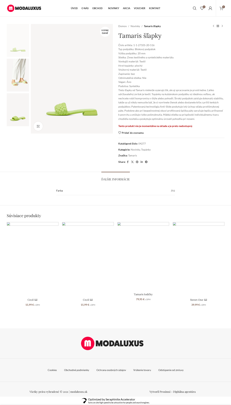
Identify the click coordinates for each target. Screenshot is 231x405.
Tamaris (132, 155)
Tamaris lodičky (143, 294)
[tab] (115, 177)
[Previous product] (213, 26)
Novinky (135, 26)
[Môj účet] (210, 8)
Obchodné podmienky (76, 370)
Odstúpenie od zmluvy (171, 370)
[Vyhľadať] (194, 8)
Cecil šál (32, 299)
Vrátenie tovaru (142, 370)
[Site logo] (26, 8)
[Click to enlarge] (38, 126)
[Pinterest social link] (137, 162)
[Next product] (222, 26)
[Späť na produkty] (218, 26)
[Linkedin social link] (142, 162)
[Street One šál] (198, 259)
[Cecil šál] (32, 259)
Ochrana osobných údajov (111, 370)
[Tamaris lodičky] (143, 256)
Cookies (52, 370)
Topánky (146, 149)
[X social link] (132, 162)
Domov (122, 26)
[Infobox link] (172, 391)
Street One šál (198, 299)
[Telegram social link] (146, 162)
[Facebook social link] (128, 162)
